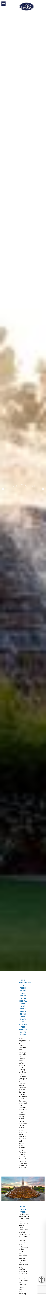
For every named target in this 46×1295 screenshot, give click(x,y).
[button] (42, 1279)
